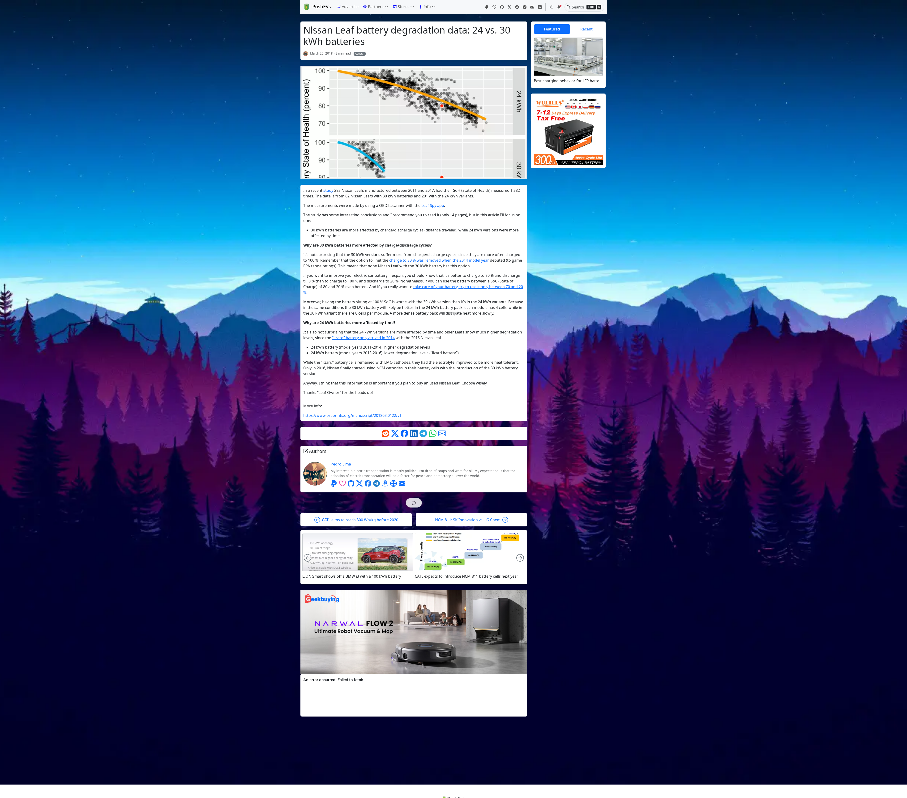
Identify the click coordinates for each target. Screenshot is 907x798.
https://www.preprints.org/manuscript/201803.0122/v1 (352, 415)
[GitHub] (502, 7)
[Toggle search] (568, 7)
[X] (509, 7)
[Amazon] (385, 483)
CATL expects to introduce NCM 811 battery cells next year (466, 576)
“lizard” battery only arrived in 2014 (363, 337)
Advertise (350, 6)
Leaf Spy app (432, 205)
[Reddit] (385, 433)
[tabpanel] (568, 60)
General (359, 53)
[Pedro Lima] (305, 53)
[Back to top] (899, 790)
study (328, 190)
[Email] (532, 7)
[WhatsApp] (432, 433)
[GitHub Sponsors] (494, 7)
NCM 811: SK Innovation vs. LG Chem (468, 519)
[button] (375, 6)
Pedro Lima (341, 464)
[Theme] (551, 7)
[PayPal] (487, 7)
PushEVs (321, 6)
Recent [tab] (586, 29)
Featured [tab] (552, 29)
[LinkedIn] (414, 433)
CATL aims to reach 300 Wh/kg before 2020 (360, 519)
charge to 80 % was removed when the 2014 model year (439, 260)
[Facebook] (517, 7)
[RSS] (539, 7)
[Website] (393, 483)
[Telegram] (524, 7)
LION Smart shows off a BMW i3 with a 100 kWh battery (351, 576)
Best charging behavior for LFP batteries (568, 81)
